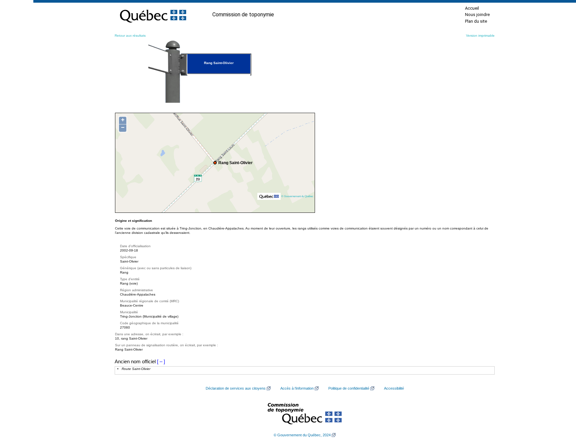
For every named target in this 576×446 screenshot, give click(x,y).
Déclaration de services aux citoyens (236, 388)
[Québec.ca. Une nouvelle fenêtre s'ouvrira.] (153, 15)
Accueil (472, 8)
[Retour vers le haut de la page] (559, 409)
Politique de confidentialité (348, 388)
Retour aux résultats (130, 35)
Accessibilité (394, 388)
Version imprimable (480, 35)
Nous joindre (477, 14)
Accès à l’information (297, 388)
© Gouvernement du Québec (297, 196)
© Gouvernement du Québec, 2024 (302, 435)
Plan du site (476, 21)
